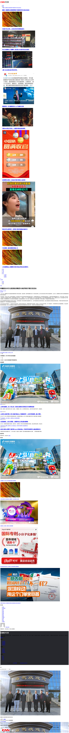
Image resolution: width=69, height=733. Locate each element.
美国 (3, 670)
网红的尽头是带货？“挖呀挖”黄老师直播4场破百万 (15, 229)
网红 (3, 671)
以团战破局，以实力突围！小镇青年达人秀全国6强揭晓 (14, 492)
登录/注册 (7, 683)
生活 (3, 340)
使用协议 (3, 701)
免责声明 (3, 700)
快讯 (3, 353)
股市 (3, 665)
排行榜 (5, 347)
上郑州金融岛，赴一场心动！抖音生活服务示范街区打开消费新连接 (17, 477)
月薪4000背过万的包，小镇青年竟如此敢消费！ (14, 128)
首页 (3, 5)
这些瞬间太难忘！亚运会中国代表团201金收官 (13, 180)
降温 (3, 674)
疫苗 (3, 669)
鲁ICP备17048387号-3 (23, 719)
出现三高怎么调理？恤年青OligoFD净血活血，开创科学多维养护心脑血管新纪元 (20, 500)
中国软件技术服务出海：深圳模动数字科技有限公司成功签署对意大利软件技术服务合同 (10, 659)
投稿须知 (3, 708)
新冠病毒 (3, 664)
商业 (3, 339)
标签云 (5, 346)
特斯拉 (3, 673)
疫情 (3, 663)
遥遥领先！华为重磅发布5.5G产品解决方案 (13, 106)
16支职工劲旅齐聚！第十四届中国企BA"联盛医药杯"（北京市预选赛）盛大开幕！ (20, 484)
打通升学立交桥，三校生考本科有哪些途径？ (13, 29)
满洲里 (3, 678)
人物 (3, 716)
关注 (3, 6)
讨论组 (5, 345)
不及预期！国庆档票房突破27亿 (10, 295)
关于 (3, 344)
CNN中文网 (15, 719)
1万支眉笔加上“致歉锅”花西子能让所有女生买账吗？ (15, 337)
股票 (3, 668)
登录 (2, 350)
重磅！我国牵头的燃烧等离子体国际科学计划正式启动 (15, 10)
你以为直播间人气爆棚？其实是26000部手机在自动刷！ (16, 49)
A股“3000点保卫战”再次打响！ (10, 70)
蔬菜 (3, 672)
